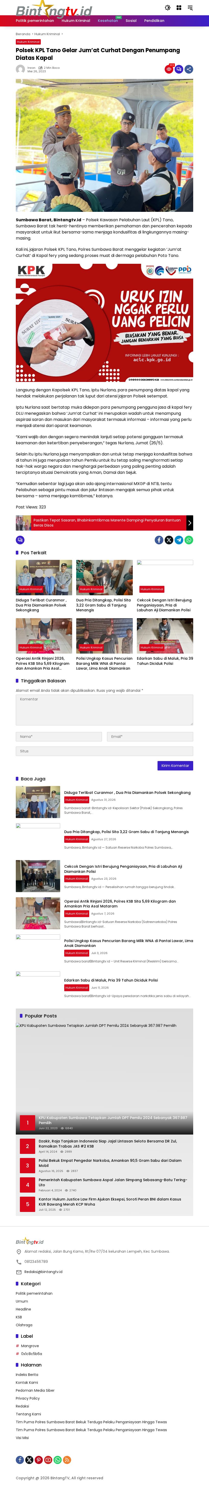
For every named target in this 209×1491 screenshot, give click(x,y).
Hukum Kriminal (28, 42)
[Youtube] (48, 1460)
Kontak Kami (27, 1382)
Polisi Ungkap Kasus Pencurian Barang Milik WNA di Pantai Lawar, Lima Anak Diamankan (104, 663)
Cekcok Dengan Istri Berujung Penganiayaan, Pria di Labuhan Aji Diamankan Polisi (164, 605)
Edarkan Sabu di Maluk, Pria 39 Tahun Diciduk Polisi (165, 661)
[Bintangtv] (54, 7)
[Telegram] (179, 540)
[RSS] (67, 1460)
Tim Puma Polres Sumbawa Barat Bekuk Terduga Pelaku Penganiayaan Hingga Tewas (91, 1422)
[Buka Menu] (179, 8)
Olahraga (24, 1325)
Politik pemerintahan (34, 1293)
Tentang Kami (28, 1414)
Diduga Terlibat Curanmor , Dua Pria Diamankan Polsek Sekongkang (41, 605)
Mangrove (30, 1345)
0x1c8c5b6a (31, 1353)
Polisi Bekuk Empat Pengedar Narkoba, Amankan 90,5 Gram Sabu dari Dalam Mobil (110, 1163)
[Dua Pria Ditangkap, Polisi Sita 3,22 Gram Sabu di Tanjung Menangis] (104, 577)
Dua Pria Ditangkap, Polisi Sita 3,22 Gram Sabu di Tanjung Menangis (103, 605)
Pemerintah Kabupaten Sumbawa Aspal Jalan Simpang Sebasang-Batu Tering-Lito (113, 1183)
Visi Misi (22, 1437)
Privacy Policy (28, 1398)
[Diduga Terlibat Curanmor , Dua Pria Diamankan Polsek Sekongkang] (44, 577)
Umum (22, 1301)
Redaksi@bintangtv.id (43, 1271)
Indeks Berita (27, 1374)
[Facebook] (159, 540)
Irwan (31, 67)
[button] (168, 8)
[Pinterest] (39, 1460)
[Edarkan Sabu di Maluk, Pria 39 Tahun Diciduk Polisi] (165, 636)
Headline (23, 1309)
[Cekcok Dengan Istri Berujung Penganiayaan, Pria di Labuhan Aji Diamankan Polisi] (165, 577)
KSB (19, 1317)
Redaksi (22, 1406)
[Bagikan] (189, 69)
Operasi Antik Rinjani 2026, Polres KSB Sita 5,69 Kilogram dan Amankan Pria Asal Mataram (42, 663)
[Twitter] (169, 540)
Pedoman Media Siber (35, 1390)
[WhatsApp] (189, 540)
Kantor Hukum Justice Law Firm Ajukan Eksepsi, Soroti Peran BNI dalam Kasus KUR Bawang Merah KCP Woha (110, 1202)
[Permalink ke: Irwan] (22, 69)
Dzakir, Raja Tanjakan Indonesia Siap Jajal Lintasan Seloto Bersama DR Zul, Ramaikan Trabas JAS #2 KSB (108, 1144)
